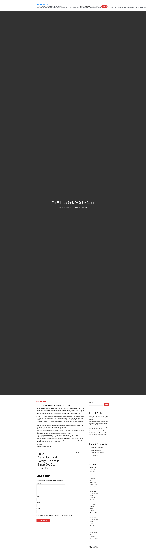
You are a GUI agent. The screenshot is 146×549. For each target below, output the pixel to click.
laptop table (99, 450)
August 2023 (93, 473)
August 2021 (93, 521)
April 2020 (92, 534)
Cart (93, 6)
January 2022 (93, 510)
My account (87, 6)
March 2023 (93, 482)
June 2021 (92, 525)
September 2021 (94, 519)
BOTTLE (98, 449)
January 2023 (93, 486)
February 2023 (93, 484)
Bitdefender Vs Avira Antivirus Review (97, 454)
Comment (39, 483)
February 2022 (93, 508)
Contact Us (104, 6)
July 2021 (92, 523)
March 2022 (93, 506)
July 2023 (92, 476)
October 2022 (93, 491)
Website (38, 508)
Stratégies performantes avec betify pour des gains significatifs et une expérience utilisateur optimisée (98, 423)
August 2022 (93, 495)
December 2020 (94, 532)
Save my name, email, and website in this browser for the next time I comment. (56, 515)
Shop (97, 6)
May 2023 (92, 478)
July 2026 (92, 469)
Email (38, 502)
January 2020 (93, 536)
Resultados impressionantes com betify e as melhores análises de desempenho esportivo (98, 418)
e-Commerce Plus (42, 4)
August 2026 (93, 467)
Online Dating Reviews (46, 446)
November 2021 (94, 515)
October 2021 (93, 517)
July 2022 (92, 497)
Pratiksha (40, 444)
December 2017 (94, 538)
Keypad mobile (99, 447)
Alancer (92, 454)
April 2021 (92, 530)
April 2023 (92, 480)
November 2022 (94, 489)
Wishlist (82, 6)
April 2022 (92, 504)
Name (38, 496)
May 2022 (92, 502)
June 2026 (92, 471)
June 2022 (92, 499)
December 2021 (94, 512)
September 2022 (94, 493)
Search (91, 402)
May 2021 (92, 528)
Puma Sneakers (100, 452)
